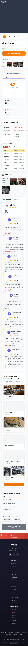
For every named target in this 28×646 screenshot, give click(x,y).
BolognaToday (8, 634)
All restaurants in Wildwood (9, 507)
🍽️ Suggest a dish (19, 516)
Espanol (14, 615)
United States (14, 577)
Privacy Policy (14, 594)
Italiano (14, 609)
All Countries (14, 563)
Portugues (14, 623)
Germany (14, 574)
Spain (14, 571)
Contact (14, 592)
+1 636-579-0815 (18, 127)
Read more (7, 233)
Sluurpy (14, 579)
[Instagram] (14, 554)
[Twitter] (17, 554)
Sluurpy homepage (7, 509)
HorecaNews (17, 632)
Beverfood (24, 632)
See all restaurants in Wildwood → (14, 484)
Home (3, 39)
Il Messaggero (10, 632)
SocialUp (20, 634)
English (14, 612)
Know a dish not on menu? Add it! (15, 77)
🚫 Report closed (16, 519)
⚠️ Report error (7, 519)
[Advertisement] (14, 18)
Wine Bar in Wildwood (8, 499)
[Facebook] (10, 554)
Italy (14, 566)
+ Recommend (5, 59)
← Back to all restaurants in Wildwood (14, 527)
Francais (14, 617)
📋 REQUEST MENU (14, 53)
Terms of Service (14, 597)
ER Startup (15, 634)
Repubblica (3, 632)
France (14, 569)
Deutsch (14, 620)
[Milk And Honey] (4, 64)
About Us (14, 589)
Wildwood (7, 39)
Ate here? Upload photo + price (14, 73)
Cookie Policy (14, 600)
